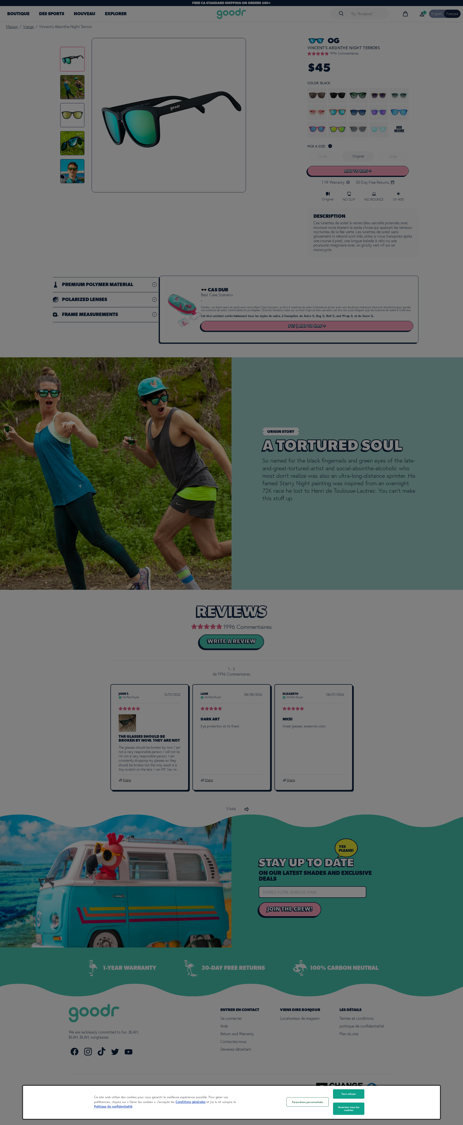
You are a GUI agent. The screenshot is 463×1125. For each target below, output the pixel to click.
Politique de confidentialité (113, 1106)
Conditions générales (190, 1102)
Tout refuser (348, 1094)
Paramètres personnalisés (307, 1102)
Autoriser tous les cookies (348, 1108)
